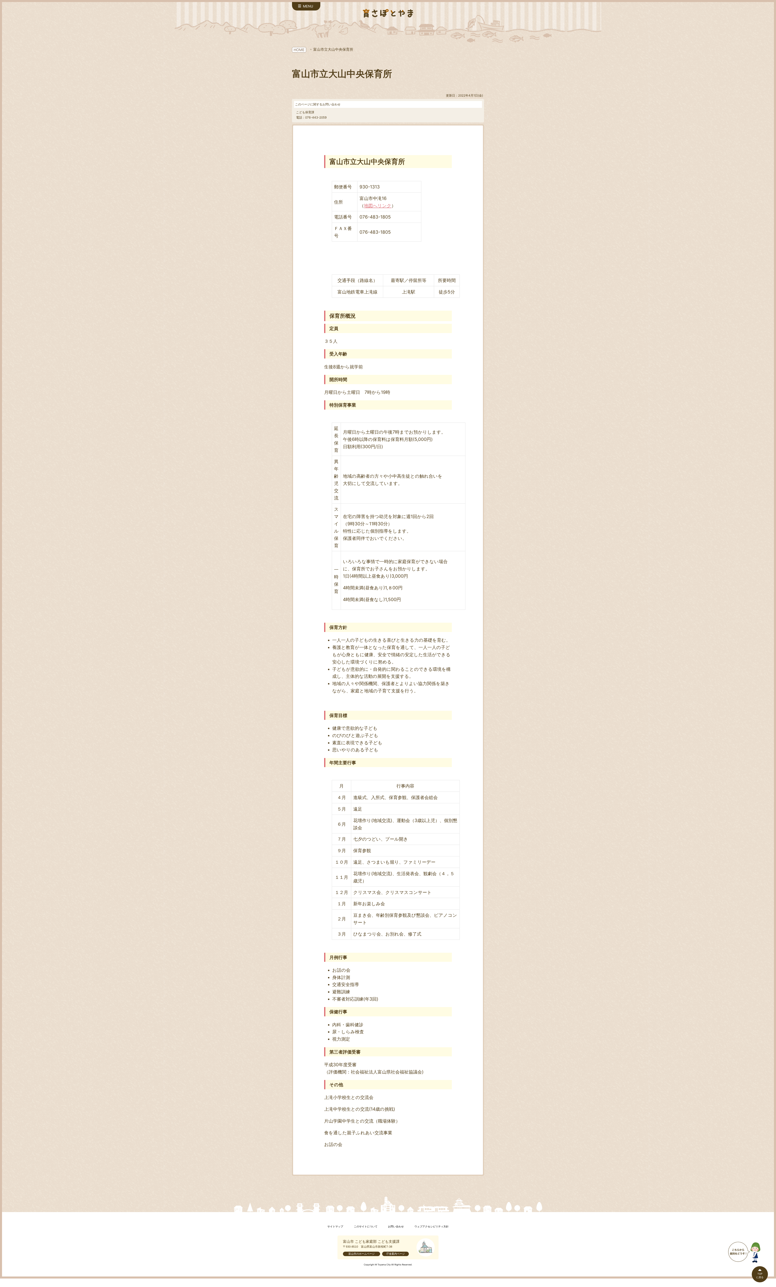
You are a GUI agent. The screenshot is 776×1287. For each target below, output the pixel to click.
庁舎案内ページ (395, 1253)
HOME (299, 50)
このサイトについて (365, 1226)
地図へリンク (377, 205)
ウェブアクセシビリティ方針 (431, 1226)
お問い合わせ (396, 1226)
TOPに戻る (759, 1275)
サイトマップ (335, 1226)
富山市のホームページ (361, 1253)
